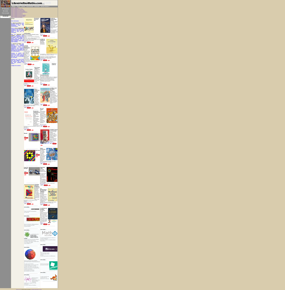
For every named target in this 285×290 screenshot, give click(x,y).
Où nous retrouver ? (45, 6)
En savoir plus (26, 41)
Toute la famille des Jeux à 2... (17, 14)
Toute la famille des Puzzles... (17, 17)
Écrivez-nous (18, 289)
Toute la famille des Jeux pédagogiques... (19, 12)
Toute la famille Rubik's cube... (17, 8)
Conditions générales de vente (36, 289)
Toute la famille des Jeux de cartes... (18, 11)
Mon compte (5, 10)
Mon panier (6, 8)
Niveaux (23, 6)
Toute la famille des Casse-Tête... (17, 10)
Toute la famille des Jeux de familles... (18, 15)
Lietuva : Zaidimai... (15, 7)
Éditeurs (13, 6)
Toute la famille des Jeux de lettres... (18, 16)
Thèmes (18, 6)
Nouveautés (37, 6)
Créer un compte (5, 13)
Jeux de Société (29, 6)
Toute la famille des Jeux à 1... (17, 13)
